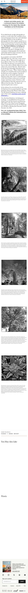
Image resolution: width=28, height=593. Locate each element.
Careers (12, 585)
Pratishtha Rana (17, 28)
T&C (25, 585)
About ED (18, 585)
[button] (4, 433)
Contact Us (4, 585)
